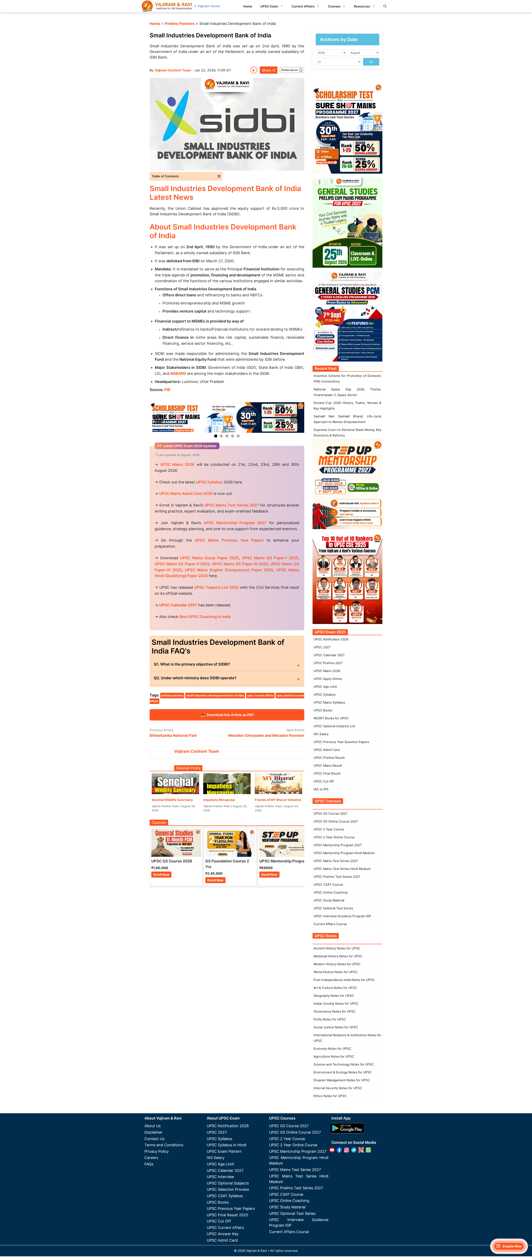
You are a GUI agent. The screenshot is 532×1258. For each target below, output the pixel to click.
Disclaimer (153, 1132)
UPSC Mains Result (328, 766)
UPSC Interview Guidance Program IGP (342, 916)
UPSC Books (323, 710)
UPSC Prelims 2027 (328, 663)
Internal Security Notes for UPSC (338, 1088)
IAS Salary (321, 734)
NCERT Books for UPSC (331, 718)
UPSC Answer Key (223, 1234)
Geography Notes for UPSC (334, 996)
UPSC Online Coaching (330, 892)
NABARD (178, 373)
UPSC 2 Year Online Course (334, 837)
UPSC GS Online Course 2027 (336, 821)
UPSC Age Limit (325, 687)
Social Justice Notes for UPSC (336, 1027)
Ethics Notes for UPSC (330, 1096)
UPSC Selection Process (228, 1189)
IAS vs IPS (321, 789)
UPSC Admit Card (327, 750)
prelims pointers (172, 695)
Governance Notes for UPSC (335, 1011)
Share (266, 70)
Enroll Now (161, 875)
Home (247, 6)
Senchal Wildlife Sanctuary (172, 800)
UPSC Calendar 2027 (178, 605)
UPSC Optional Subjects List (334, 726)
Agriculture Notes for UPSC (334, 1056)
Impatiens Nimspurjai (219, 800)
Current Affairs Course (330, 924)
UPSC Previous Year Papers (231, 1208)
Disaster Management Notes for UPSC (342, 1080)
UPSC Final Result (327, 773)
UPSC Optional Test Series (333, 908)
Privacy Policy (156, 1151)
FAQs (148, 1164)
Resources (362, 6)
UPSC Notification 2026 (331, 639)
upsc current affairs (260, 695)
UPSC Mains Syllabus (329, 702)
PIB (167, 389)
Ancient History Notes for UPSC (337, 948)
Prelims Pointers (180, 23)
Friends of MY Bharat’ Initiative (278, 800)
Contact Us (154, 1139)
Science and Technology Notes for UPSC (344, 1064)
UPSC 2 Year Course (329, 829)
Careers (151, 1157)
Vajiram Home (209, 6)
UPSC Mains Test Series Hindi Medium (342, 869)
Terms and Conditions (163, 1145)
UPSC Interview (220, 1177)
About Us (152, 1126)
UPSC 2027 (322, 647)
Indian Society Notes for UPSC (336, 1003)
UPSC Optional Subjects (228, 1183)
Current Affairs (303, 6)
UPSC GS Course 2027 (330, 813)
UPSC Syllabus (325, 694)
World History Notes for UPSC (336, 972)
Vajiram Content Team (173, 70)
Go (371, 62)
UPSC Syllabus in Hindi (226, 1145)
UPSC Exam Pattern (224, 1151)
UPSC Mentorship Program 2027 (338, 845)
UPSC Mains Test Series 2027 (336, 861)
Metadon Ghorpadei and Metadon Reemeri (266, 735)
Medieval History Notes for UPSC (338, 956)
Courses (334, 6)
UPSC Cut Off (324, 781)
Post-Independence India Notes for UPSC (344, 980)
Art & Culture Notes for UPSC (335, 988)
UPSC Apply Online (328, 679)
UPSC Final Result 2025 (227, 1215)
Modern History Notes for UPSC (337, 964)
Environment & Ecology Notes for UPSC (343, 1072)
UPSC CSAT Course (328, 884)
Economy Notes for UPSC (332, 1049)
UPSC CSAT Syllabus (225, 1196)
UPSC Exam (269, 6)
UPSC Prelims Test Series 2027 (337, 877)
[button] (385, 6)
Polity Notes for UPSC (330, 1019)
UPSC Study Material (329, 900)
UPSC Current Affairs (225, 1227)
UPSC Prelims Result (329, 758)
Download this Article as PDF (227, 714)
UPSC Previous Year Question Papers (341, 742)
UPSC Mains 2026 (327, 671)
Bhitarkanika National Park (173, 735)
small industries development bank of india (215, 695)
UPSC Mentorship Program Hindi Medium (344, 853)
